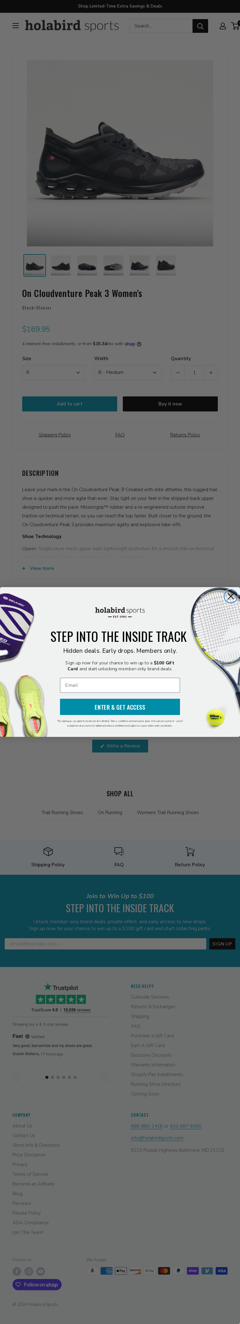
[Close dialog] (231, 596)
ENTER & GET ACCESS (120, 707)
